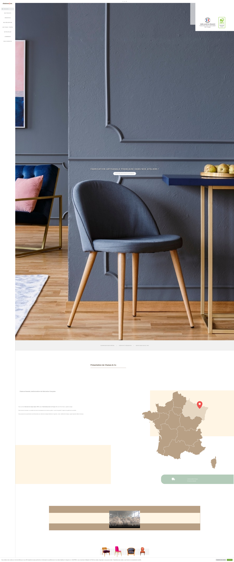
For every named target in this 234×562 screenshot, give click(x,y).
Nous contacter (7, 41)
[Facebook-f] (123, 1)
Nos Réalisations (7, 22)
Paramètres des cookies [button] (221, 559)
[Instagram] (124, 1)
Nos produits (7, 13)
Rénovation (8, 17)
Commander (8, 36)
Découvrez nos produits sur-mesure (124, 173)
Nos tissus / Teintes (7, 27)
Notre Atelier (7, 31)
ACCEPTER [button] (230, 559)
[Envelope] (126, 1)
